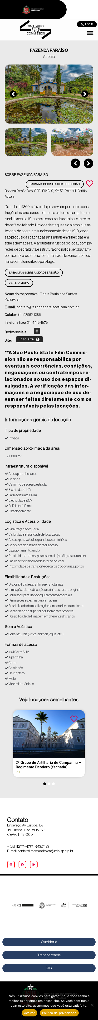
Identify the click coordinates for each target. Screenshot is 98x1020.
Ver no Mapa (19, 282)
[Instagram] (37, 331)
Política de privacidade (59, 1013)
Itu (18, 772)
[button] (90, 33)
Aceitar (29, 1013)
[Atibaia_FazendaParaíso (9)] (49, 94)
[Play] (34, 864)
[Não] (92, 1005)
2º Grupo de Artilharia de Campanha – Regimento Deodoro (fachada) (48, 764)
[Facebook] (22, 864)
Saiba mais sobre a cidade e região (55, 184)
